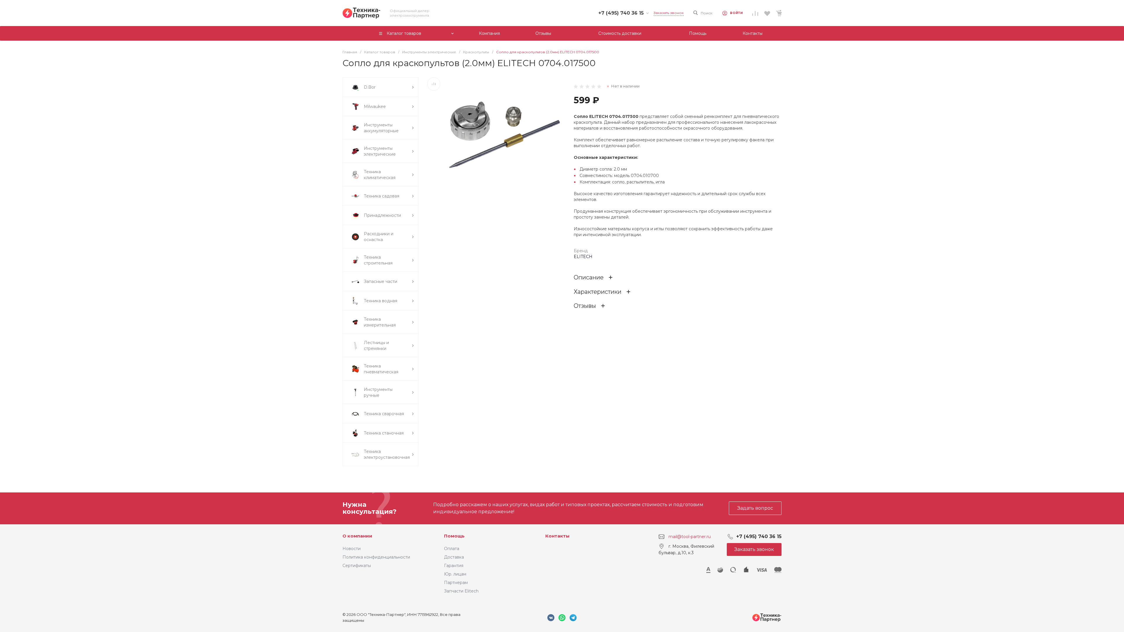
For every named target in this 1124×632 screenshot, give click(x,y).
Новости (351, 548)
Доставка (454, 557)
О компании (357, 536)
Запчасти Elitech (461, 591)
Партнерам (456, 582)
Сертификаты (356, 565)
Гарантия (453, 565)
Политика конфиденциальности (376, 557)
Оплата (451, 548)
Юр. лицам (455, 574)
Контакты (557, 536)
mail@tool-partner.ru (690, 536)
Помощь (454, 536)
